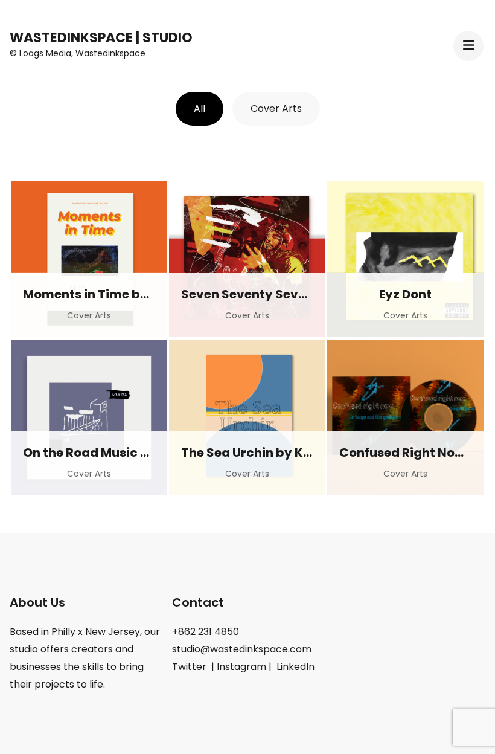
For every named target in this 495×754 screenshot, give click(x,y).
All (199, 108)
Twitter (189, 667)
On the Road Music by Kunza (110, 452)
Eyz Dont (405, 294)
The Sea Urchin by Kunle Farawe (279, 452)
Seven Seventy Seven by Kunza (277, 294)
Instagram (241, 667)
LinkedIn (295, 667)
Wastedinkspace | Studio (101, 37)
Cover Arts (276, 108)
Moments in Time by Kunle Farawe (128, 294)
